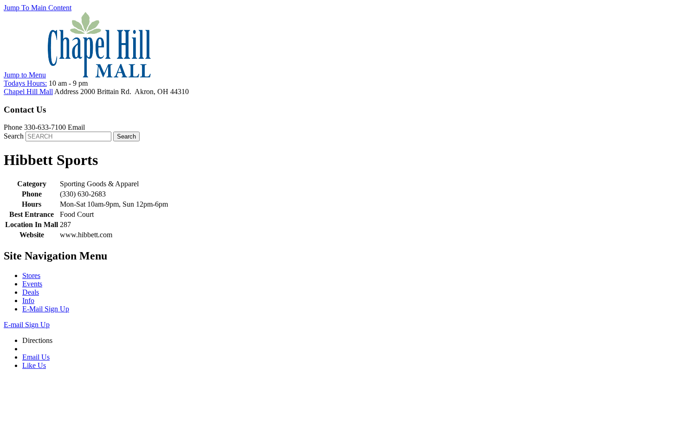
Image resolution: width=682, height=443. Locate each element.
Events (32, 284)
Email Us (36, 357)
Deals (30, 292)
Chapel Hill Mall (28, 91)
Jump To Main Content (37, 8)
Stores (31, 275)
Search (14, 136)
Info (28, 300)
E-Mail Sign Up (45, 309)
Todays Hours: (25, 83)
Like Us (34, 365)
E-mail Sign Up (27, 325)
